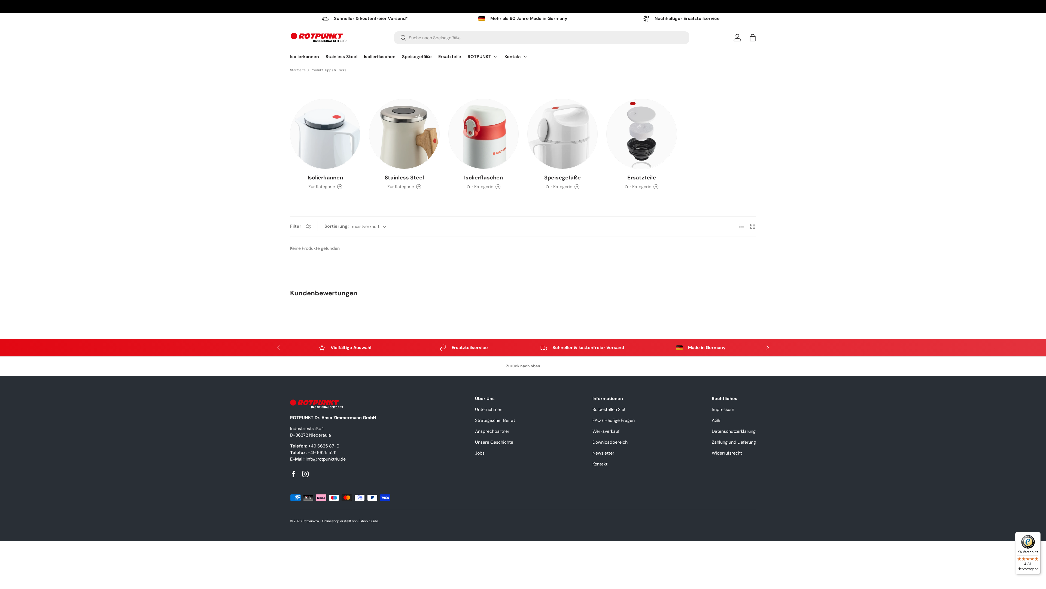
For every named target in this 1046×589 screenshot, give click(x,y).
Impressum (723, 409)
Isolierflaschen (380, 56)
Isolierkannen (304, 56)
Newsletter (603, 453)
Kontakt (512, 56)
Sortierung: (336, 226)
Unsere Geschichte (494, 442)
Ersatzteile (449, 56)
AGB (716, 420)
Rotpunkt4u (312, 521)
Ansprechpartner (492, 431)
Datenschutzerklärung (734, 431)
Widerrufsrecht (727, 453)
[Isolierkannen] (325, 134)
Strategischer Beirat (495, 420)
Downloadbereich (610, 442)
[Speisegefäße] (562, 134)
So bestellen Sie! (608, 409)
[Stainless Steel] (404, 134)
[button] (753, 38)
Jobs (480, 453)
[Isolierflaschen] (483, 134)
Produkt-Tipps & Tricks (328, 70)
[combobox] (541, 37)
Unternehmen (488, 409)
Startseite (298, 70)
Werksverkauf (605, 431)
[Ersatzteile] (641, 134)
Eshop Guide (368, 521)
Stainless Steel (341, 56)
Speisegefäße (417, 56)
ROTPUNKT (479, 56)
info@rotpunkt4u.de (326, 459)
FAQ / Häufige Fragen (613, 420)
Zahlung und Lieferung (734, 442)
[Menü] (1037, 535)
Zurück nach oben (523, 365)
